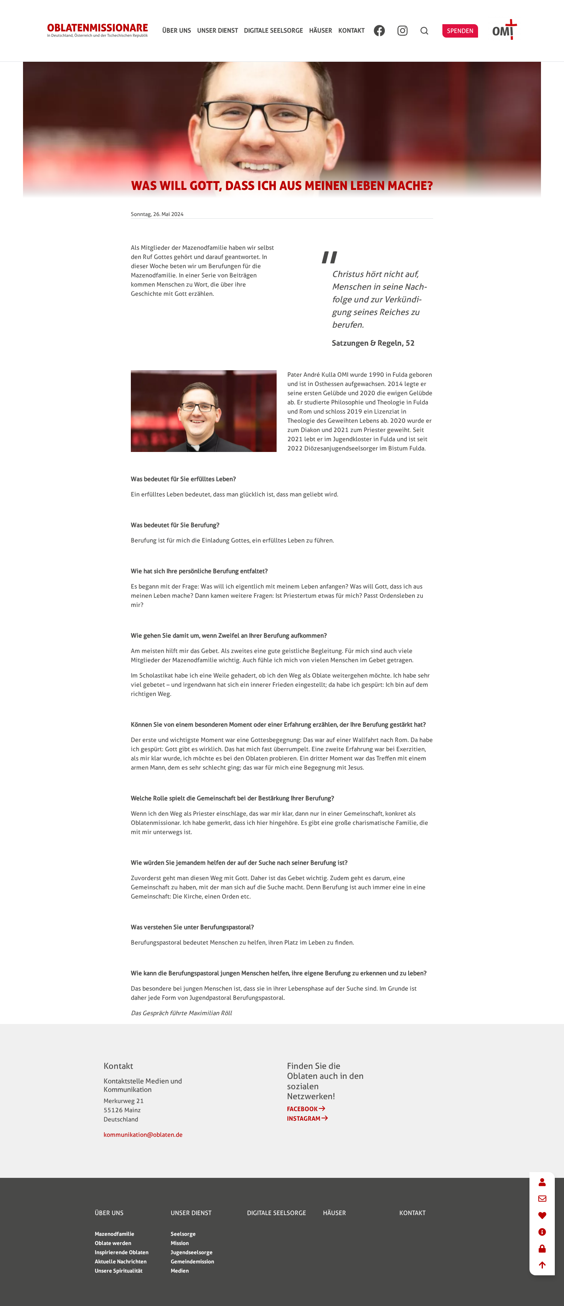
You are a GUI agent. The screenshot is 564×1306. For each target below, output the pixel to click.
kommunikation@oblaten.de (143, 1134)
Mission (180, 1243)
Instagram (303, 1118)
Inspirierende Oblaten (121, 1252)
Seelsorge (183, 1233)
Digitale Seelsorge (273, 30)
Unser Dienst (217, 30)
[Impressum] (542, 1232)
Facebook (302, 1109)
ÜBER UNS (176, 30)
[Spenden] (542, 1216)
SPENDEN (460, 31)
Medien (180, 1270)
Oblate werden (113, 1243)
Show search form (424, 30)
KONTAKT (351, 30)
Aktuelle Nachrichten (121, 1261)
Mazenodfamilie (114, 1233)
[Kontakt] (542, 1183)
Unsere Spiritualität (118, 1270)
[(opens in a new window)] (379, 31)
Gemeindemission (192, 1261)
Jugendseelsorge (192, 1252)
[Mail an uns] (542, 1199)
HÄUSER (320, 30)
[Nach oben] (542, 1265)
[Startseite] (97, 31)
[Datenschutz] (542, 1249)
